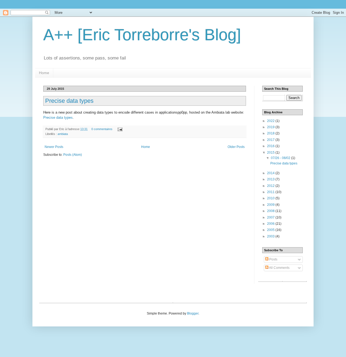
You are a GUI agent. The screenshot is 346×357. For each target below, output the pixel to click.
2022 (271, 121)
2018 (271, 133)
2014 (271, 173)
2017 (271, 140)
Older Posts (236, 147)
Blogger (192, 313)
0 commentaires (101, 129)
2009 (271, 205)
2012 (271, 186)
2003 (271, 236)
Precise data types (69, 100)
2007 (271, 217)
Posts (272, 259)
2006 (271, 224)
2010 (271, 198)
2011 (271, 192)
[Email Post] (119, 129)
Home (44, 73)
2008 (271, 211)
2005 (271, 230)
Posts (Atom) (72, 155)
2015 (271, 152)
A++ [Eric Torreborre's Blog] (142, 35)
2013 (271, 179)
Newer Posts (54, 147)
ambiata (63, 133)
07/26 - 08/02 (281, 158)
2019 (271, 127)
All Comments (279, 268)
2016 (271, 146)
